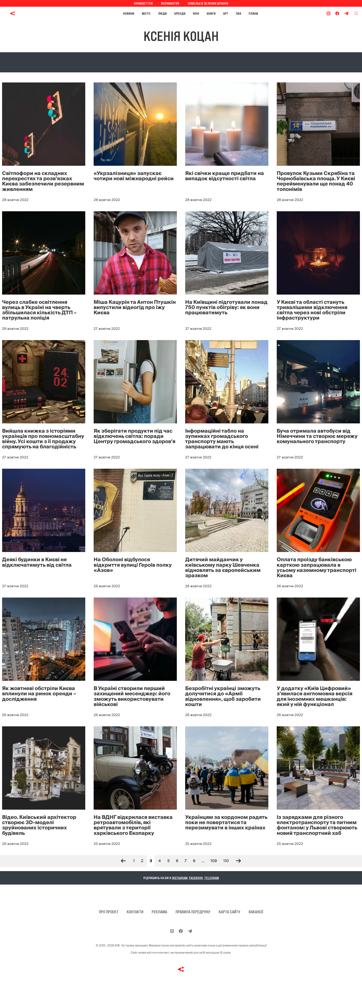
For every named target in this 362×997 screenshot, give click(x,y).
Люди (162, 13)
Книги (211, 13)
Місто (146, 13)
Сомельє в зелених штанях (208, 3)
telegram (211, 878)
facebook (196, 878)
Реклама (159, 912)
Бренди (179, 13)
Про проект (108, 912)
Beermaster (170, 3)
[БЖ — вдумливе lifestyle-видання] (31, 13)
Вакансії (256, 912)
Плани (253, 13)
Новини (128, 13)
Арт (225, 13)
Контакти (135, 912)
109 (214, 861)
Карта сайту (229, 912)
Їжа (238, 13)
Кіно (196, 13)
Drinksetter (143, 3)
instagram (179, 878)
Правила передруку (193, 912)
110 (226, 861)
